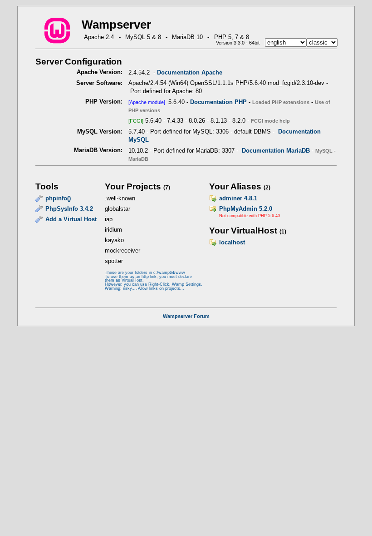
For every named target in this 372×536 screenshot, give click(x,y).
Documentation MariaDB (276, 150)
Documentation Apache (189, 72)
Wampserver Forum (186, 316)
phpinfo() (58, 198)
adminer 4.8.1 (238, 198)
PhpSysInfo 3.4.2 (69, 208)
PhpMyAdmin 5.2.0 (245, 208)
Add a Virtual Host (71, 219)
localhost (232, 242)
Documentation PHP (218, 102)
